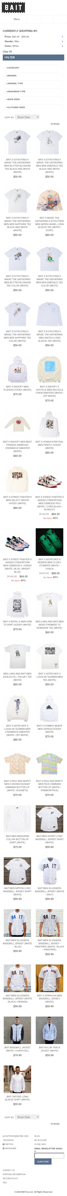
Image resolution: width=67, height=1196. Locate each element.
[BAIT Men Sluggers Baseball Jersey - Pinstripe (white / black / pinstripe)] (49, 923)
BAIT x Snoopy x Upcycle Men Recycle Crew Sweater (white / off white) (49, 391)
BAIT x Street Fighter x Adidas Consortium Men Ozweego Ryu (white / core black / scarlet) (49, 503)
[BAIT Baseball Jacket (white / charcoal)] (17, 1030)
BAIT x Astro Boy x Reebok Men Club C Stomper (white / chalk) (49, 564)
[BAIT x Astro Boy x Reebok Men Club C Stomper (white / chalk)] (49, 542)
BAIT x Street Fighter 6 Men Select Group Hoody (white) (17, 500)
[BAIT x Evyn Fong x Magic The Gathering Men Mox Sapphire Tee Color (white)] (17, 314)
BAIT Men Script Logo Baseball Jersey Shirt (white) (50, 839)
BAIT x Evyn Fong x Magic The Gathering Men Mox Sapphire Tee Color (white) (17, 336)
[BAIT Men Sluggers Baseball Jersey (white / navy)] (49, 871)
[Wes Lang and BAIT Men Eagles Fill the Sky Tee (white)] (17, 656)
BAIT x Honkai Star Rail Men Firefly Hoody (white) (49, 444)
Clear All (7, 51)
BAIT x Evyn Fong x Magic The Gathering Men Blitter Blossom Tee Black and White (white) (17, 165)
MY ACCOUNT (40, 1140)
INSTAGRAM (10, 1148)
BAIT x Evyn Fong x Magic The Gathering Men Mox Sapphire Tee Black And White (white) (17, 224)
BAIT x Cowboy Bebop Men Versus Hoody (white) (49, 728)
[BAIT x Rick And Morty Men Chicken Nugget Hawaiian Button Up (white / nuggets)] (17, 763)
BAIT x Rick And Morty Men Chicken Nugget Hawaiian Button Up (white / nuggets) (17, 785)
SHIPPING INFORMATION (14, 1174)
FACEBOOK (8, 1140)
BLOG (37, 1136)
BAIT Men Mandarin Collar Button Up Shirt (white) (17, 839)
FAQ (5, 1182)
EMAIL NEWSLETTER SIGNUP (48, 1150)
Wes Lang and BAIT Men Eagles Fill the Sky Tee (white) (17, 676)
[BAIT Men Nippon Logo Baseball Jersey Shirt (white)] (17, 871)
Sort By (9, 117)
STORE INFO (40, 1144)
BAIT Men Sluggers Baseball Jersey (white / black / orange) (17, 998)
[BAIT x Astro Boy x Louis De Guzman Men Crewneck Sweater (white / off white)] (17, 708)
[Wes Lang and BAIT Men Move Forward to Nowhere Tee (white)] (49, 604)
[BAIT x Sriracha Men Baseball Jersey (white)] (49, 978)
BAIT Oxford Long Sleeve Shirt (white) (17, 1098)
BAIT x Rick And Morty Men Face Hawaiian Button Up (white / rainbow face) (49, 785)
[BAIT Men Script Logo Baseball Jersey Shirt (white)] (49, 819)
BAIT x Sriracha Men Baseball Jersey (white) (49, 998)
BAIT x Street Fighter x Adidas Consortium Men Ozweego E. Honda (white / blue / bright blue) (17, 565)
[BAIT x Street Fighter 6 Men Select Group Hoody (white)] (17, 479)
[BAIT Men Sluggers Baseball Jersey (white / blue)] (17, 923)
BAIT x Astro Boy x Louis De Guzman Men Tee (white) (49, 676)
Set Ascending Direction (43, 117)
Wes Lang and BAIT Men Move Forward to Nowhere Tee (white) (50, 624)
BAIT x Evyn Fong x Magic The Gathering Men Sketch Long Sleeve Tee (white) (50, 336)
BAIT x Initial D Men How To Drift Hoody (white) (17, 623)
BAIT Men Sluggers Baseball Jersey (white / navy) (49, 891)
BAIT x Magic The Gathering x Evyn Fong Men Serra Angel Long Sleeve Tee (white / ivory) (49, 224)
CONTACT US (9, 1170)
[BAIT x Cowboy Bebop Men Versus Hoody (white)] (49, 708)
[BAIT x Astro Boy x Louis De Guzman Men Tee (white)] (49, 656)
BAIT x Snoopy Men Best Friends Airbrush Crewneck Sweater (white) (17, 446)
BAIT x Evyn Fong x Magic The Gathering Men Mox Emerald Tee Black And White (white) (49, 165)
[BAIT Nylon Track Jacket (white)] (49, 1030)
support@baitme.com (16, 1136)
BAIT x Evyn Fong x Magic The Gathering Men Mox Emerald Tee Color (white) (49, 280)
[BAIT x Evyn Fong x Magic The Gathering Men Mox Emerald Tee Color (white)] (49, 259)
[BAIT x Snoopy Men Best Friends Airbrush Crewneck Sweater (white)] (17, 424)
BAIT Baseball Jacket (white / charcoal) (17, 1049)
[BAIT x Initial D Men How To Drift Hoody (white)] (17, 604)
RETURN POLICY (10, 1178)
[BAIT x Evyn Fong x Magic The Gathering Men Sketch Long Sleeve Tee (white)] (49, 314)
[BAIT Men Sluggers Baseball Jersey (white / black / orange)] (17, 978)
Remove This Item (62, 36)
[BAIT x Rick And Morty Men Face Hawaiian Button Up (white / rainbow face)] (49, 763)
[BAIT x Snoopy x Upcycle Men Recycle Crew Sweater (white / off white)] (49, 369)
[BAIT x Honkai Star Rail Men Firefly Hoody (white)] (49, 424)
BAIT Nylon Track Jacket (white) (49, 1049)
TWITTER (9, 1144)
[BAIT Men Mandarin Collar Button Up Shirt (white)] (17, 819)
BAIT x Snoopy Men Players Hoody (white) (17, 388)
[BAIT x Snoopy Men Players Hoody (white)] (17, 369)
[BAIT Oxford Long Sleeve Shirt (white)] (17, 1079)
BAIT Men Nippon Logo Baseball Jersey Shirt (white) (17, 891)
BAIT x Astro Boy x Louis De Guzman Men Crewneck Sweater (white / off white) (17, 730)
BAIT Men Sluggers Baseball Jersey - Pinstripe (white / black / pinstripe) (49, 945)
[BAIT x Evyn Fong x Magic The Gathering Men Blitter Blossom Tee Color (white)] (17, 259)
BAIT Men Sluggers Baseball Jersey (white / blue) (17, 943)
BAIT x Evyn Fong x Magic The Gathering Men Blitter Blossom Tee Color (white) (17, 280)
